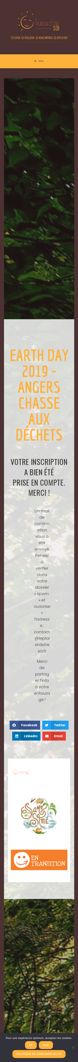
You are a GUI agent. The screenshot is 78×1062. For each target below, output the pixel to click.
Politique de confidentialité (39, 1053)
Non (46, 1044)
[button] (25, 725)
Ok (31, 1044)
